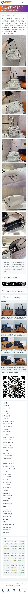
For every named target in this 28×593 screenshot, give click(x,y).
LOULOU (5, 519)
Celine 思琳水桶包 (14, 544)
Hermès (4, 480)
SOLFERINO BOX (7, 524)
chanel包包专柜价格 (17, 585)
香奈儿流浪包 (21, 573)
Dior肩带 (21, 558)
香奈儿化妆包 (21, 568)
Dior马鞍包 (14, 561)
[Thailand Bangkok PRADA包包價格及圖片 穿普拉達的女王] (20, 326)
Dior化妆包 (14, 558)
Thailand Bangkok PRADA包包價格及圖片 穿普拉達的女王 (20, 336)
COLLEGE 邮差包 (7, 514)
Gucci (4, 472)
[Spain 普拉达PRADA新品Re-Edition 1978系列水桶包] (20, 343)
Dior (4, 435)
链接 (15, 277)
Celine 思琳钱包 (14, 549)
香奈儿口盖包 (14, 570)
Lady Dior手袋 (21, 563)
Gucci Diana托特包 (21, 561)
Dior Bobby (5, 439)
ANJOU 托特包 (6, 455)
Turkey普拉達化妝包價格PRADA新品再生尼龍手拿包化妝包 (7, 352)
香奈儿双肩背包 (6, 570)
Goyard (4, 453)
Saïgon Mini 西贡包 (7, 463)
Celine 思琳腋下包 (14, 546)
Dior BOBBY (13, 551)
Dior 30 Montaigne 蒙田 (6, 551)
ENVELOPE (5, 516)
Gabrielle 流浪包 (6, 426)
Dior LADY (21, 556)
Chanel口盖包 (21, 549)
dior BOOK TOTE (6, 553)
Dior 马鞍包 (6, 561)
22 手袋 (4, 418)
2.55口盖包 (5, 416)
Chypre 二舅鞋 (6, 482)
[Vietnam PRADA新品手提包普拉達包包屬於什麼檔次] (7, 326)
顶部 (25, 591)
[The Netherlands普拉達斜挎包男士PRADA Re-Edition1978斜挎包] (7, 360)
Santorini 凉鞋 (6, 487)
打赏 (5, 277)
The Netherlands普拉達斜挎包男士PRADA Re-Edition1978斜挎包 (7, 369)
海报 (10, 277)
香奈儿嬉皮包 (21, 570)
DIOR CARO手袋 (6, 556)
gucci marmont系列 (14, 563)
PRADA (5, 10)
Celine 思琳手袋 (6, 544)
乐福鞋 (4, 490)
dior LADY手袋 (6, 558)
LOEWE (5, 493)
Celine (4, 405)
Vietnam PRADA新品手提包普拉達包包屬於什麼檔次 (7, 336)
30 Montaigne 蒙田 (7, 437)
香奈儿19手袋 (6, 566)
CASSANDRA (6, 511)
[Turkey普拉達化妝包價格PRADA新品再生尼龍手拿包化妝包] (7, 343)
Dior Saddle (5, 445)
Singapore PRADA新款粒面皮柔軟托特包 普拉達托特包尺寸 (7, 319)
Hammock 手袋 (6, 498)
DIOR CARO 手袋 (13, 556)
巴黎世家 (5, 532)
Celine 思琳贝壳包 (21, 546)
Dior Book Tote (6, 442)
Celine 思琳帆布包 (21, 541)
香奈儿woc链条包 (6, 568)
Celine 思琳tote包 (6, 541)
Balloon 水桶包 (6, 495)
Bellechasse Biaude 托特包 (9, 461)
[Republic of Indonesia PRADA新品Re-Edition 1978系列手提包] (20, 360)
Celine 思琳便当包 (14, 541)
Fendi (4, 450)
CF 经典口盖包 (6, 424)
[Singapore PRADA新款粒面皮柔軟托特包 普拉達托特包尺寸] (7, 309)
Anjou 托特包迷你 (7, 458)
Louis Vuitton (6, 503)
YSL (4, 509)
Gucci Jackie (6, 563)
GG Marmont (6, 474)
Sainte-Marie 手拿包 (7, 469)
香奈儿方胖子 (14, 573)
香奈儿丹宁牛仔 (14, 568)
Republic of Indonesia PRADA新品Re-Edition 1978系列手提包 (19, 369)
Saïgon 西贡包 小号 (7, 466)
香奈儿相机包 (6, 575)
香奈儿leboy (21, 566)
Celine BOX (5, 408)
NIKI (4, 522)
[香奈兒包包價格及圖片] (2, 11)
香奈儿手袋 (6, 573)
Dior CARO (21, 553)
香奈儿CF (14, 565)
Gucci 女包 (5, 476)
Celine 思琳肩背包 (6, 546)
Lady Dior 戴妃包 (7, 447)
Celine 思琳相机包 (21, 544)
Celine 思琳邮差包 (6, 549)
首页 (9, 15)
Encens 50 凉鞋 (6, 484)
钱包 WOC (5, 431)
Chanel (4, 411)
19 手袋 (4, 413)
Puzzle (4, 500)
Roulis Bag (12, 583)
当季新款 (5, 429)
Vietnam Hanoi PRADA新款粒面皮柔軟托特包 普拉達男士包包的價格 (20, 319)
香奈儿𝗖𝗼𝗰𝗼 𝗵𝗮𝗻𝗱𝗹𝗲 (21, 575)
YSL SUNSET (6, 527)
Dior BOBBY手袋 (21, 551)
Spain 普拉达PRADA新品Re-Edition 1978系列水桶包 (20, 352)
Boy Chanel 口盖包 (7, 421)
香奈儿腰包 (14, 575)
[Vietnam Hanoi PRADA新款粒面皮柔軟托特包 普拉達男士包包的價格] (20, 309)
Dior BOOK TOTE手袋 (14, 553)
